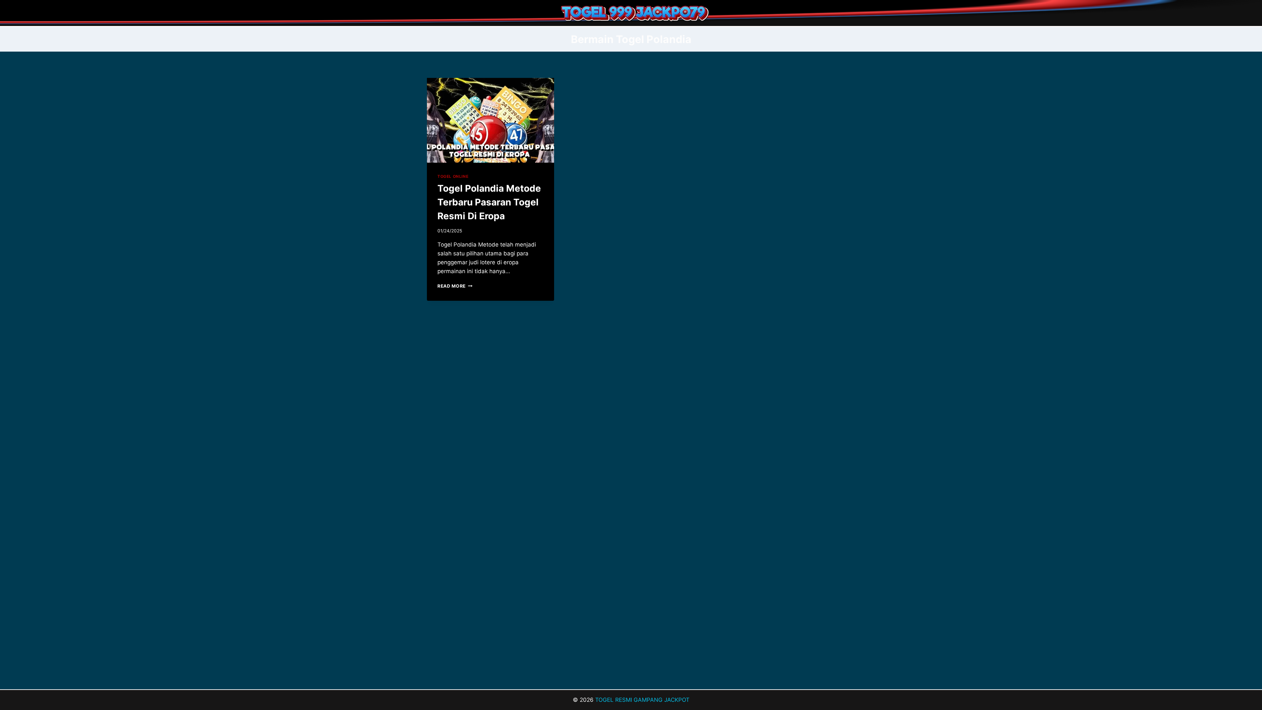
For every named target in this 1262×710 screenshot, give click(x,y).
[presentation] (490, 120)
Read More (455, 286)
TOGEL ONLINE (452, 176)
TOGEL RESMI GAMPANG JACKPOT (642, 700)
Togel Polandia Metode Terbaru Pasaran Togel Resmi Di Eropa (489, 202)
